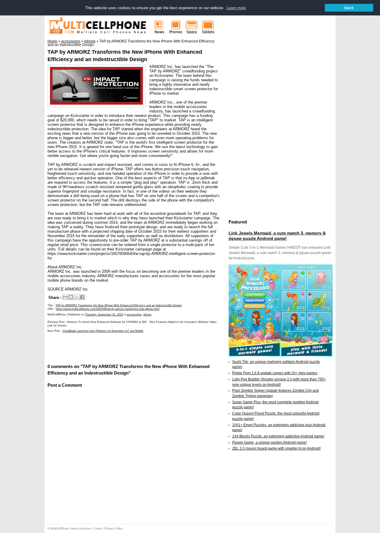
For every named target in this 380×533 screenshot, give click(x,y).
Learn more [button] (236, 8)
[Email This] (65, 297)
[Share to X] (77, 297)
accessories (134, 314)
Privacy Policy (114, 528)
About (74, 528)
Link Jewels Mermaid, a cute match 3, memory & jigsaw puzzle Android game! (277, 236)
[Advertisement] (117, 348)
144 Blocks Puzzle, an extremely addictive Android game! (278, 436)
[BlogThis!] (71, 297)
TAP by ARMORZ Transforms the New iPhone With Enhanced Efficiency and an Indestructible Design (119, 305)
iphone (147, 314)
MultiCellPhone (59, 528)
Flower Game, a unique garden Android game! (269, 442)
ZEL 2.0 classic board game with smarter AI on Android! (276, 448)
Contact (98, 528)
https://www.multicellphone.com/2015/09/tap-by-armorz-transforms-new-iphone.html (107, 308)
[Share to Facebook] (82, 297)
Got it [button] (348, 8)
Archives (85, 528)
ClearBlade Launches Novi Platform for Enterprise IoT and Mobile (103, 330)
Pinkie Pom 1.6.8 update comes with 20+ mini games (274, 373)
